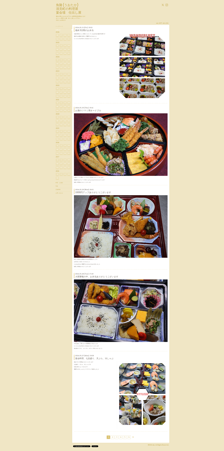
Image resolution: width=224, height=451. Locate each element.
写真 (57, 186)
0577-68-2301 (163, 23)
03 (61, 39)
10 (65, 46)
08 (57, 35)
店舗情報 (58, 189)
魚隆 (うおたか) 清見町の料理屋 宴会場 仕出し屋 (68, 9)
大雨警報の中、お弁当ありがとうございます (96, 277)
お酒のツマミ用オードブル (88, 111)
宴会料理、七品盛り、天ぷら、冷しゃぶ (94, 358)
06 (65, 35)
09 (69, 46)
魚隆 (153, 445)
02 (65, 39)
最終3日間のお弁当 (84, 30)
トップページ (59, 26)
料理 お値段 (59, 183)
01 (69, 39)
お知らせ (58, 30)
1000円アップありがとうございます (93, 192)
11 (61, 46)
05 (69, 35)
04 (57, 39)
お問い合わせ (59, 193)
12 (57, 46)
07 (61, 35)
